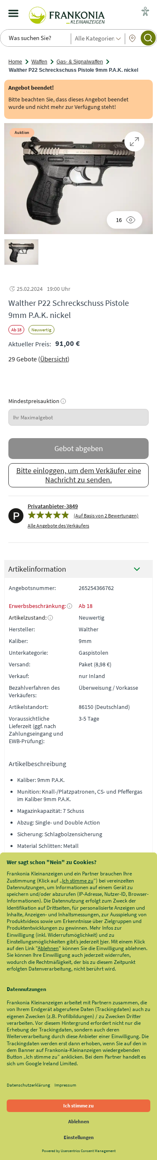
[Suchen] (148, 37)
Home (15, 62)
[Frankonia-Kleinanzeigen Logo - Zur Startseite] (67, 13)
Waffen (39, 62)
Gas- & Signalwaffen (80, 62)
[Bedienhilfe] (145, 12)
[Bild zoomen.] (134, 141)
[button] (21, 252)
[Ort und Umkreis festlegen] (132, 38)
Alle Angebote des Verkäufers (58, 525)
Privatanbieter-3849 (53, 506)
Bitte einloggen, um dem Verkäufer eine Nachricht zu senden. (78, 475)
